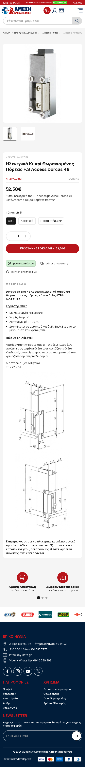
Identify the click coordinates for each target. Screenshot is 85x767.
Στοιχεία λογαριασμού (57, 689)
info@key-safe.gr (20, 655)
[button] (38, 597)
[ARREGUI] (31, 614)
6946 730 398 (42, 660)
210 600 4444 (18, 649)
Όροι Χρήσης (51, 694)
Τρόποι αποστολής (56, 263)
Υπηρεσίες (9, 694)
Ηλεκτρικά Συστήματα (25, 33)
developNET (24, 759)
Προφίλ (7, 689)
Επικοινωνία (10, 708)
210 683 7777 (38, 649)
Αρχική (6, 33)
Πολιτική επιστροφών (23, 271)
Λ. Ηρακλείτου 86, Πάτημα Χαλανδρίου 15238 (38, 644)
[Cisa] (67, 614)
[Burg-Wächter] (49, 614)
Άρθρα (7, 703)
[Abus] (13, 614)
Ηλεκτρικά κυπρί (49, 33)
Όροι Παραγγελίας (54, 698)
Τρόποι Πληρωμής (54, 703)
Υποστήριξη (10, 698)
